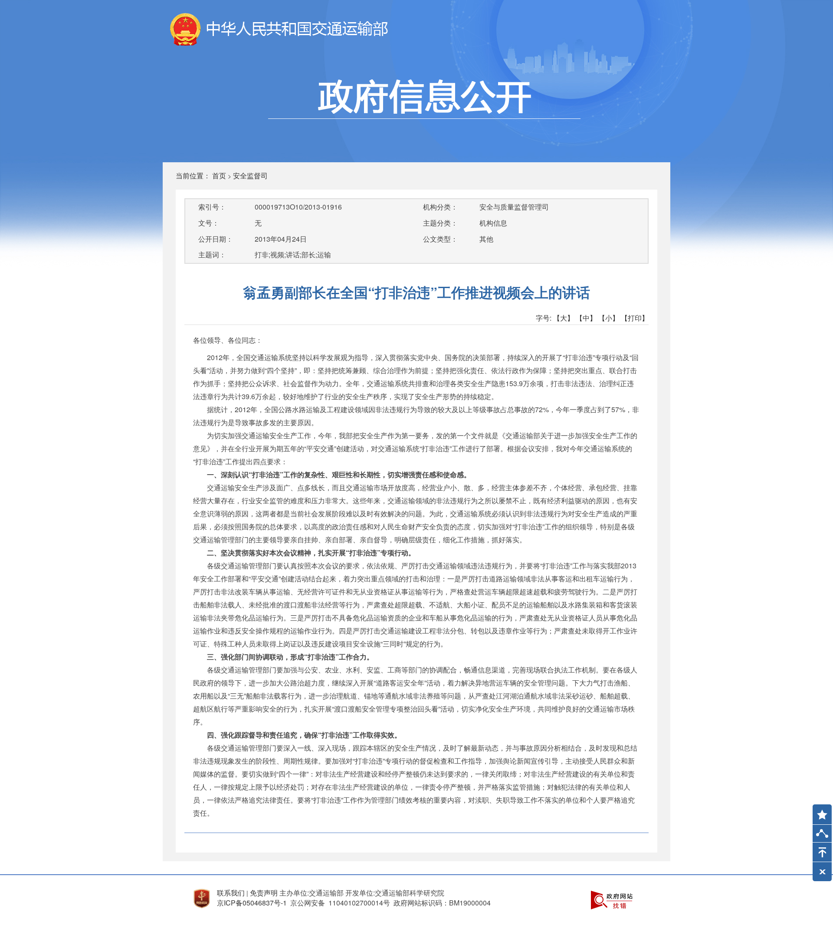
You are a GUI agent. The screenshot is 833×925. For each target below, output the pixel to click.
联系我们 (231, 893)
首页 (219, 175)
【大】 (563, 318)
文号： (208, 223)
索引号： (212, 207)
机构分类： (440, 207)
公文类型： (440, 239)
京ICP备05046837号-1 (252, 903)
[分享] (822, 835)
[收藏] (819, 810)
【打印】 (635, 318)
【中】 (586, 318)
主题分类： (440, 223)
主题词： (212, 254)
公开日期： (215, 239)
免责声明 (264, 893)
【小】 (608, 318)
